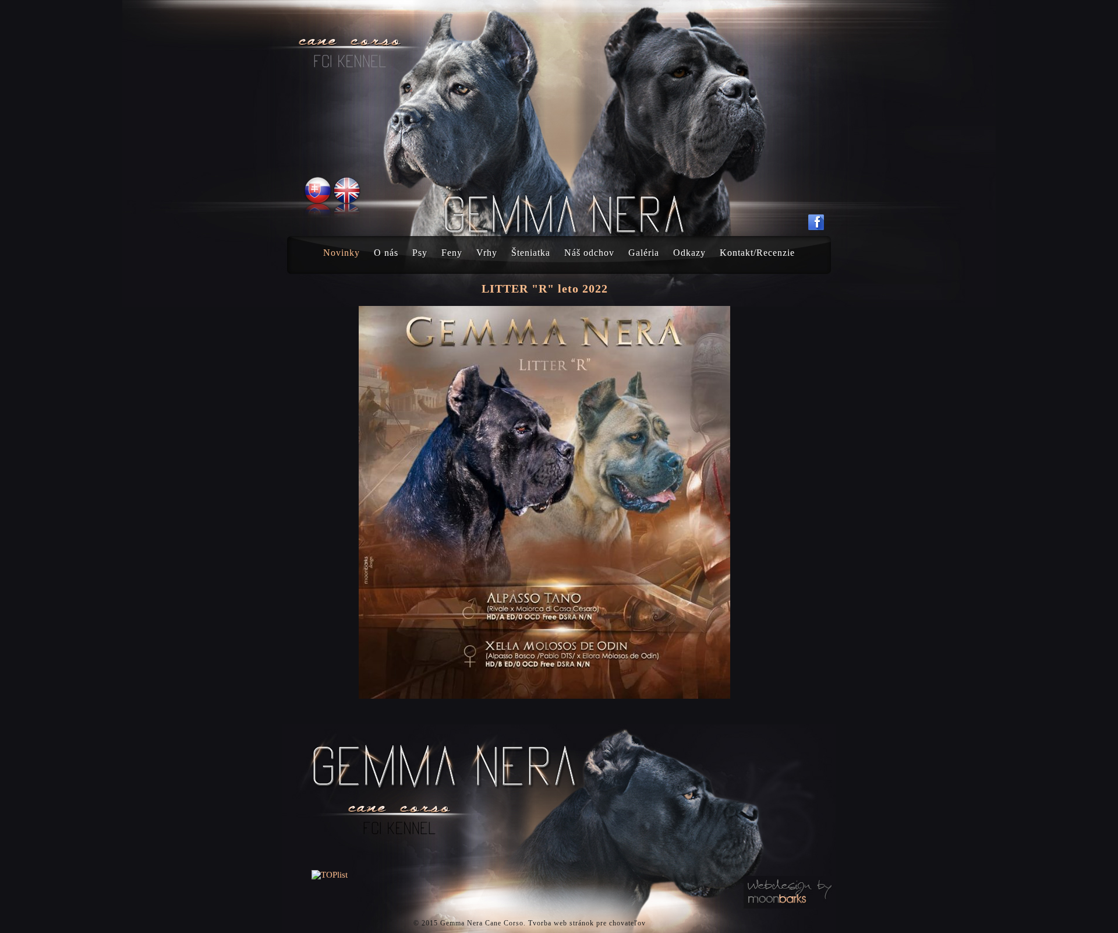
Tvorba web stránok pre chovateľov (587, 923)
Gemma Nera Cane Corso (481, 923)
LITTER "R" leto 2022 (545, 288)
